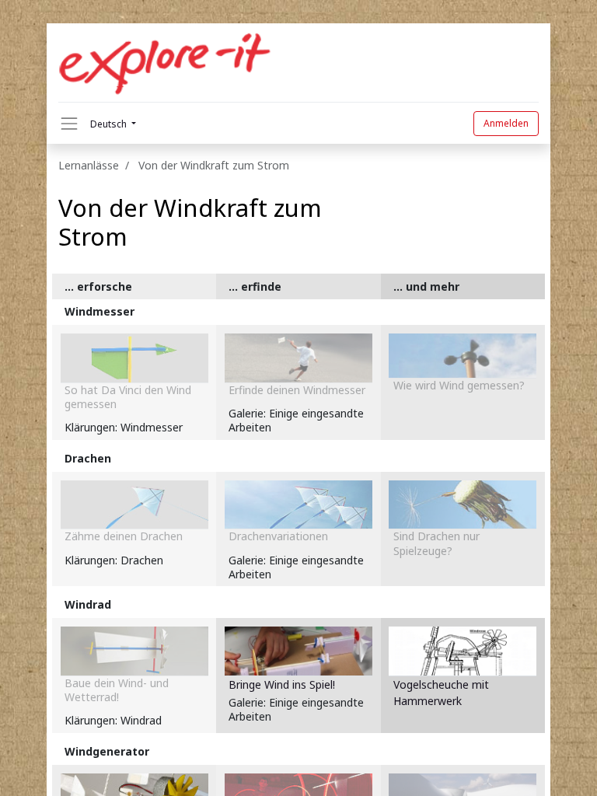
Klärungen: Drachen (114, 560)
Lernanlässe (88, 165)
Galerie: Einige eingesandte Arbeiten (296, 420)
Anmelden (506, 123)
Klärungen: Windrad (113, 720)
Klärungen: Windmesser (124, 427)
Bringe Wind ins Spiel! (282, 684)
